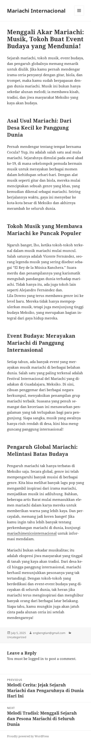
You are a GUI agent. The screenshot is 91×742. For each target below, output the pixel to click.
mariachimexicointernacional (32, 533)
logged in (36, 658)
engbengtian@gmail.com (49, 633)
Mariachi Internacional (36, 10)
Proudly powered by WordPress (28, 736)
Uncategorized (16, 637)
